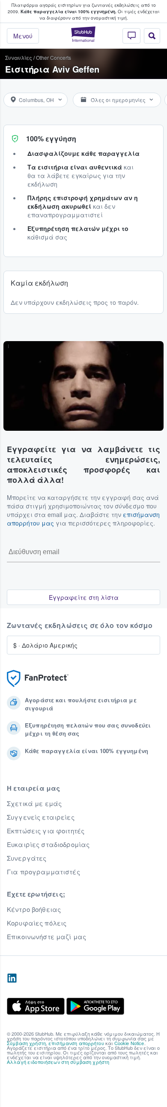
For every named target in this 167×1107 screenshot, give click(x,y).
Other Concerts (53, 57)
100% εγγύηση (51, 138)
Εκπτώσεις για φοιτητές (45, 830)
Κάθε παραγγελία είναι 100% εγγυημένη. (68, 12)
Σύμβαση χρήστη (26, 1043)
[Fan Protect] (38, 678)
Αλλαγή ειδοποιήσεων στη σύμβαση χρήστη (58, 1061)
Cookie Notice (129, 1043)
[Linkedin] (12, 978)
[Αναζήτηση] (152, 36)
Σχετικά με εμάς (34, 803)
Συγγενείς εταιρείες (41, 817)
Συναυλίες (18, 57)
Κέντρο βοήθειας (34, 909)
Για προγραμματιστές (43, 871)
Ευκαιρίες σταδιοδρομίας (48, 844)
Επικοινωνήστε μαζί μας (46, 936)
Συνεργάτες (26, 858)
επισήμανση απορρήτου (76, 1043)
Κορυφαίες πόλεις (36, 923)
